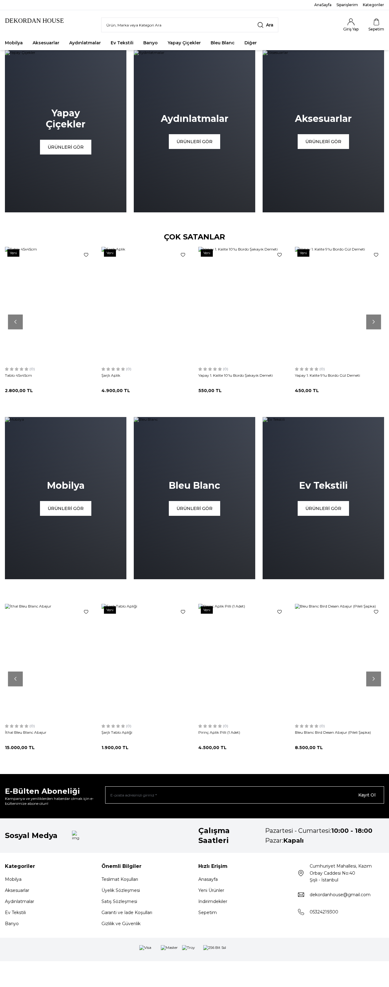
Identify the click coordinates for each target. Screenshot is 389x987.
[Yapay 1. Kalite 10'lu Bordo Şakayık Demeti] (243, 305)
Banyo (150, 43)
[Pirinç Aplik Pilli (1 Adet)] (243, 662)
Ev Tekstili (122, 43)
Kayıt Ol (366, 795)
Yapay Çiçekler (184, 43)
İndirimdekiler (212, 901)
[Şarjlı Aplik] (146, 305)
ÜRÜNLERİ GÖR (66, 147)
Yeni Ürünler (211, 890)
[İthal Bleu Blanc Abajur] (49, 662)
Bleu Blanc (223, 43)
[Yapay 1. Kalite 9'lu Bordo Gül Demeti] (339, 305)
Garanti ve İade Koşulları (126, 912)
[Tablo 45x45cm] (49, 305)
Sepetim (207, 912)
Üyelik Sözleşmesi (120, 890)
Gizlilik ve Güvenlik (121, 923)
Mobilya (14, 43)
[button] (15, 322)
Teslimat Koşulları (119, 879)
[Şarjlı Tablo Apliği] (146, 662)
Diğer (250, 43)
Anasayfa (208, 879)
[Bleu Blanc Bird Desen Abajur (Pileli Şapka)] (339, 662)
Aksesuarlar (46, 43)
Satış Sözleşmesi (119, 901)
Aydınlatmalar (85, 43)
